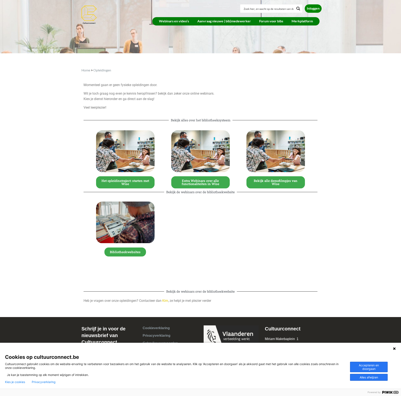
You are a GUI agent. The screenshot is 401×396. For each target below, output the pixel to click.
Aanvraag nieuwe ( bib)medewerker (224, 21)
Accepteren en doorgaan (369, 367)
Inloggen (313, 8)
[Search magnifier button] (298, 8)
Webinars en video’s (174, 21)
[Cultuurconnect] (89, 14)
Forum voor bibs (271, 21)
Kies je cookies (15, 382)
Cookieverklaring (156, 328)
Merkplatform (302, 21)
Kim (165, 301)
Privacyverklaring (156, 335)
